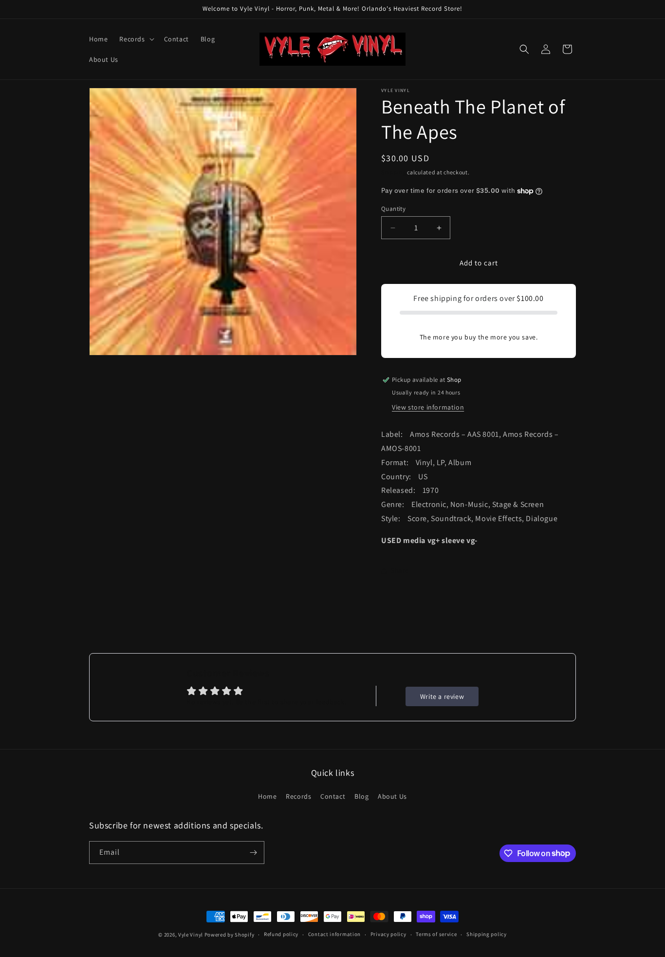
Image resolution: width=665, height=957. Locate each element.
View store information (428, 407)
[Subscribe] (253, 852)
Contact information (334, 934)
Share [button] (400, 570)
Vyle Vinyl (190, 934)
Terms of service (436, 934)
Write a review (442, 696)
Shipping (393, 172)
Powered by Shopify (229, 934)
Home (267, 796)
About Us (392, 796)
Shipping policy (486, 934)
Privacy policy (388, 934)
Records (298, 796)
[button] (135, 39)
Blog (361, 796)
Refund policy (281, 934)
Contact (332, 796)
